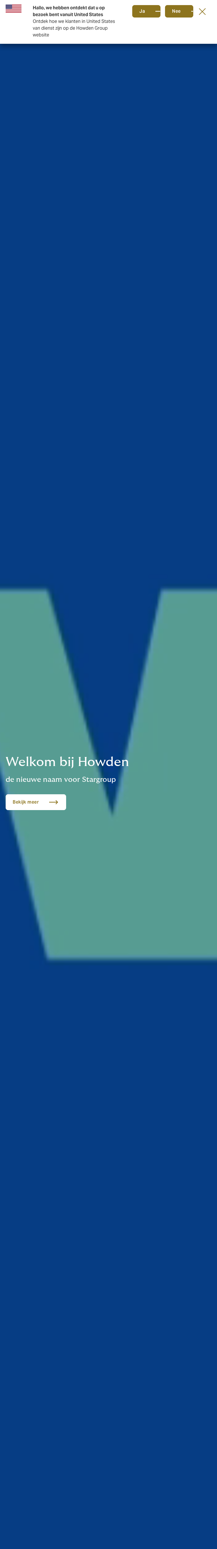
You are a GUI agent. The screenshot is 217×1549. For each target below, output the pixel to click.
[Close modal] (202, 11)
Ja (142, 11)
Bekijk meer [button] (26, 802)
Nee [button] (176, 11)
